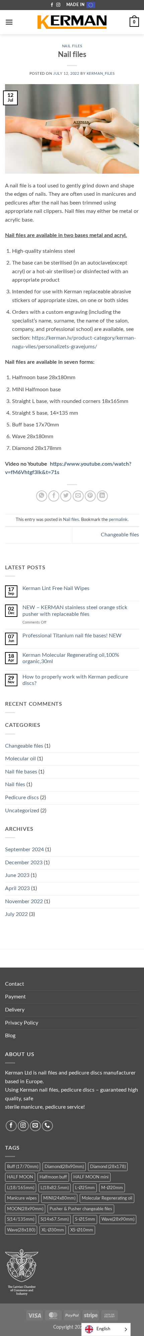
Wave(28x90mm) (117, 1219)
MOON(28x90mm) (25, 1209)
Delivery (14, 1009)
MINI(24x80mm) (59, 1198)
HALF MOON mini (91, 1177)
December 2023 (24, 862)
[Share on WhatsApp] (41, 496)
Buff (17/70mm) (22, 1167)
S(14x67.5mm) (55, 1219)
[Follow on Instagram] (58, 5)
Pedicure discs (22, 797)
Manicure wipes (22, 1198)
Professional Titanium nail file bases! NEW (72, 635)
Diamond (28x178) (108, 1167)
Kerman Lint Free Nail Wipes (55, 588)
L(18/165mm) (20, 1188)
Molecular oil (20, 758)
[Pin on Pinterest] (90, 496)
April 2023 (17, 888)
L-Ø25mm (85, 1188)
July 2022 (16, 914)
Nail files (72, 46)
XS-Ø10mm (81, 1230)
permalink (118, 520)
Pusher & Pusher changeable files (81, 1209)
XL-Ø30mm (53, 1230)
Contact (14, 984)
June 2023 (17, 875)
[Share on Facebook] (53, 496)
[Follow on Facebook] (52, 5)
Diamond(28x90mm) (64, 1167)
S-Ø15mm (85, 1219)
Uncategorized (22, 810)
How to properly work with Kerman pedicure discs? (75, 680)
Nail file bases (21, 771)
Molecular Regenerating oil (107, 1198)
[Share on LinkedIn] (102, 496)
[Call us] (47, 1125)
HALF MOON (20, 1177)
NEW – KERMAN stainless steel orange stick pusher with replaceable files (74, 611)
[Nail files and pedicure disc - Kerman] (72, 22)
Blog (10, 1035)
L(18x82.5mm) (55, 1188)
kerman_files (101, 73)
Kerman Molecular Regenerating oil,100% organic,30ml (70, 658)
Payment (15, 996)
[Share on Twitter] (65, 496)
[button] (9, 22)
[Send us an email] (35, 1125)
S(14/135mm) (20, 1219)
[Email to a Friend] (78, 496)
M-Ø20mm (112, 1188)
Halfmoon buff (53, 1177)
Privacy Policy (21, 1023)
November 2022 (24, 901)
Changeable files (120, 534)
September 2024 (24, 849)
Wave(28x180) (21, 1230)
